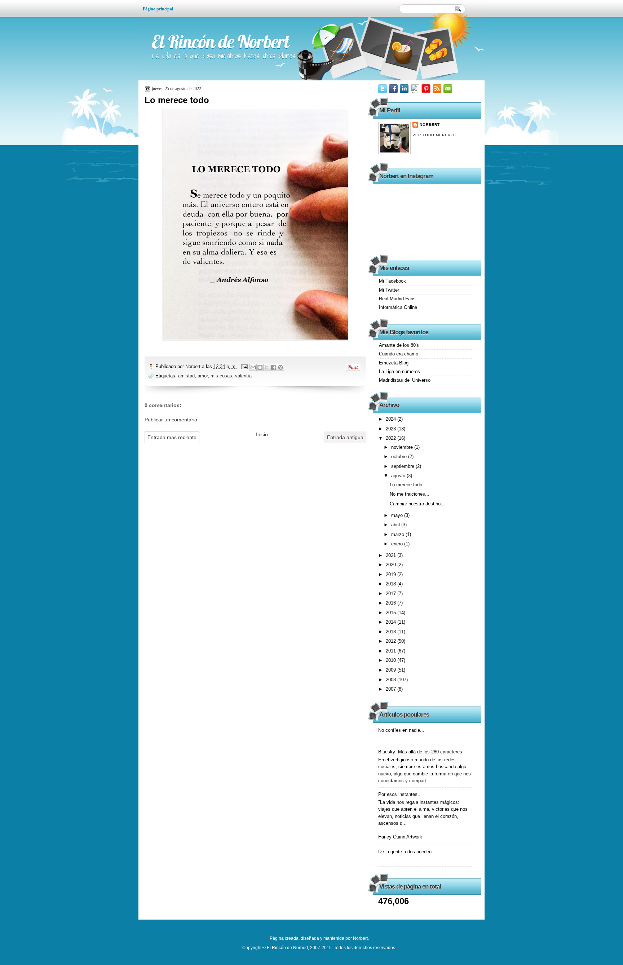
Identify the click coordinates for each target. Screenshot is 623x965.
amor (203, 376)
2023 (391, 428)
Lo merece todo (406, 484)
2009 (391, 670)
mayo (397, 515)
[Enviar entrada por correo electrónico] (244, 366)
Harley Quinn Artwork (400, 837)
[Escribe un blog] (260, 367)
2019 (391, 574)
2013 (391, 631)
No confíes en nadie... (401, 730)
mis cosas (221, 376)
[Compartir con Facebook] (273, 367)
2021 (391, 555)
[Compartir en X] (266, 367)
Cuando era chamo (398, 354)
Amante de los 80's (399, 345)
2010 (391, 660)
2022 (391, 438)
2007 (391, 689)
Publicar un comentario (171, 419)
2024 (391, 419)
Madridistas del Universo (404, 380)
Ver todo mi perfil (434, 135)
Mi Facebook (392, 281)
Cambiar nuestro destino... (417, 503)
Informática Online (398, 307)
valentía (243, 376)
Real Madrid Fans (397, 298)
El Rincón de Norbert (220, 41)
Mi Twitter (389, 290)
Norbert (193, 366)
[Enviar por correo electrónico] (253, 367)
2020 (391, 564)
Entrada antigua (345, 437)
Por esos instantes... (400, 794)
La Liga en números (399, 371)
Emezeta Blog (393, 363)
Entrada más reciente (171, 437)
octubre (399, 456)
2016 (391, 603)
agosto (399, 475)
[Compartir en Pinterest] (280, 367)
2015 (391, 612)
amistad (186, 376)
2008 (391, 679)
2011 (391, 651)
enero (397, 543)
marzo (398, 534)
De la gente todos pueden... (407, 851)
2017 (391, 593)
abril (396, 524)
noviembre (402, 447)
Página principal (158, 9)
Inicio (262, 434)
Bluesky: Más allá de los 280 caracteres (420, 751)
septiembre (403, 466)
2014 (391, 622)
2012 (391, 641)
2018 (391, 583)
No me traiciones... (409, 494)
